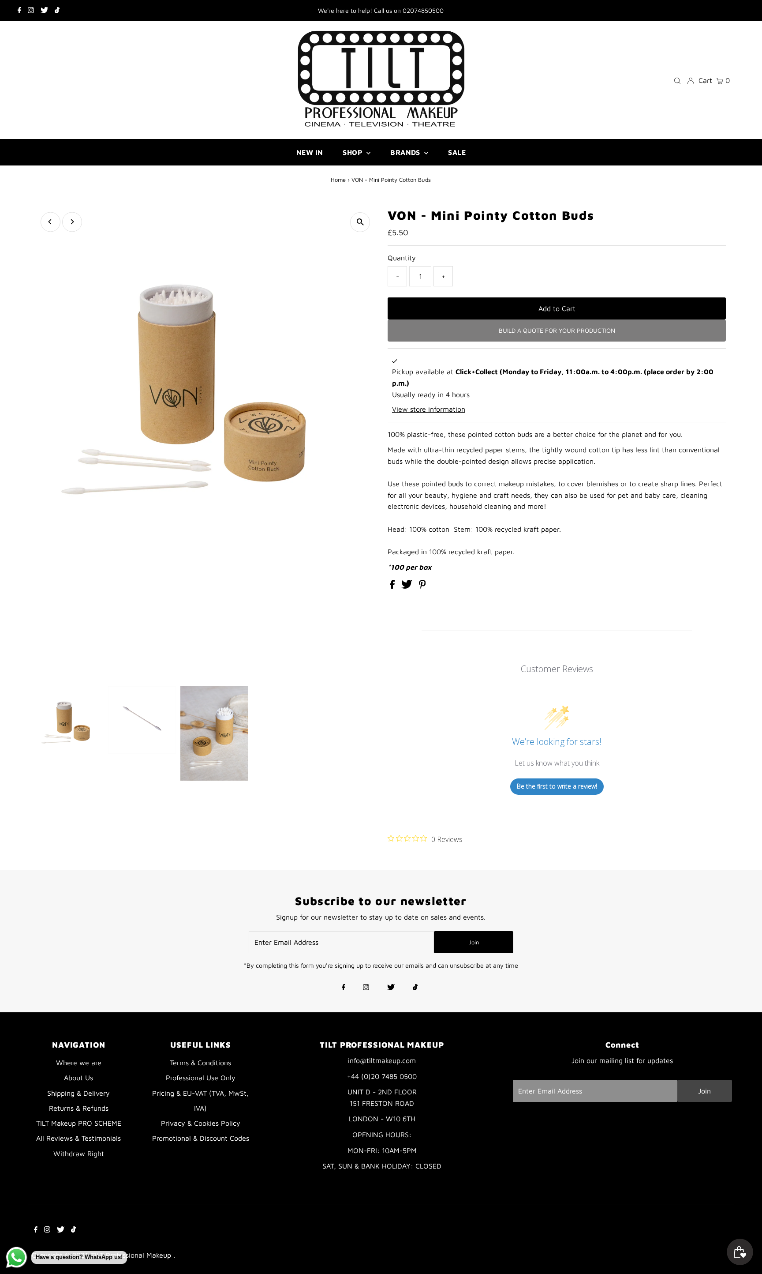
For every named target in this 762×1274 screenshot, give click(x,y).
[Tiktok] (57, 10)
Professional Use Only (200, 1078)
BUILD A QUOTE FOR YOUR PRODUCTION (557, 330)
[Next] (72, 222)
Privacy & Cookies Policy (200, 1123)
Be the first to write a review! (557, 786)
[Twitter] (44, 10)
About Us (78, 1078)
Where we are (78, 1063)
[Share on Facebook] (393, 586)
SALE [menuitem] (457, 152)
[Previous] (50, 222)
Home (338, 179)
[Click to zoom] (360, 222)
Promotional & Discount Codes (200, 1138)
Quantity (402, 258)
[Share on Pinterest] (422, 586)
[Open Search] (677, 80)
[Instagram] (31, 10)
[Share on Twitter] (408, 586)
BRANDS (406, 152)
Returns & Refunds (78, 1108)
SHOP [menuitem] (353, 152)
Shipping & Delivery (78, 1093)
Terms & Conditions (200, 1063)
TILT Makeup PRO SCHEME (78, 1123)
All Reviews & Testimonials (78, 1138)
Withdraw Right (78, 1153)
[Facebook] (19, 10)
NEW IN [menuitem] (309, 152)
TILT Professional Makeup (132, 1255)
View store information (428, 409)
